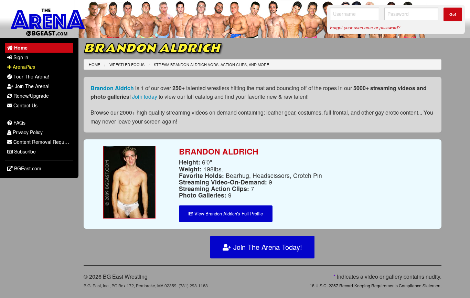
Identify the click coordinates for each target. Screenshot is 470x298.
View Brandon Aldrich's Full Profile (228, 213)
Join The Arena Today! (266, 247)
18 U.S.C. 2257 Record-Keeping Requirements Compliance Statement (375, 285)
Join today (144, 96)
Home (94, 64)
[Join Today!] (129, 181)
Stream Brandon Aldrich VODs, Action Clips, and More (211, 64)
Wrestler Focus (127, 64)
